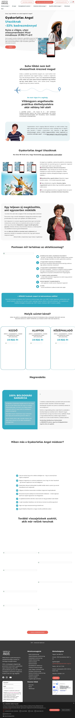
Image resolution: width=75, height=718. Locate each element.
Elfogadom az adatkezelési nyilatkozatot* (12, 690)
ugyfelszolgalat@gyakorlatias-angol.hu (61, 663)
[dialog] (37, 710)
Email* (5, 686)
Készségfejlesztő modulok (24, 6)
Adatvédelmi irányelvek (7, 709)
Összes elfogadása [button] (54, 709)
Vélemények (67, 6)
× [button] (73, 703)
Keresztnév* (6, 682)
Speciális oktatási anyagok (55, 6)
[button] (25, 716)
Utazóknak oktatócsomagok (39, 6)
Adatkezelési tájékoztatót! (13, 692)
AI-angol (14, 6)
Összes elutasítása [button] (66, 709)
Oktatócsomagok (5, 6)
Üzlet (2, 8)
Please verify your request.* (9, 699)
